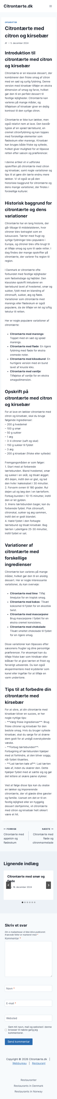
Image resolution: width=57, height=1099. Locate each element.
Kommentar (13, 938)
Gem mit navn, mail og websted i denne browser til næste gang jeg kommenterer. (30, 1029)
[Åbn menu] (50, 6)
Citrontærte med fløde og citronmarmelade (43, 836)
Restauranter (28, 1080)
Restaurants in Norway (28, 1091)
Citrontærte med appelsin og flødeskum (14, 836)
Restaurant (38, 1063)
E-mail (11, 1003)
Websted (11, 1018)
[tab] (22, 902)
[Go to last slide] (8, 885)
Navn (10, 988)
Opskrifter (11, 22)
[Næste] (48, 885)
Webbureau (19, 1063)
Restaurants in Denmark (28, 1085)
